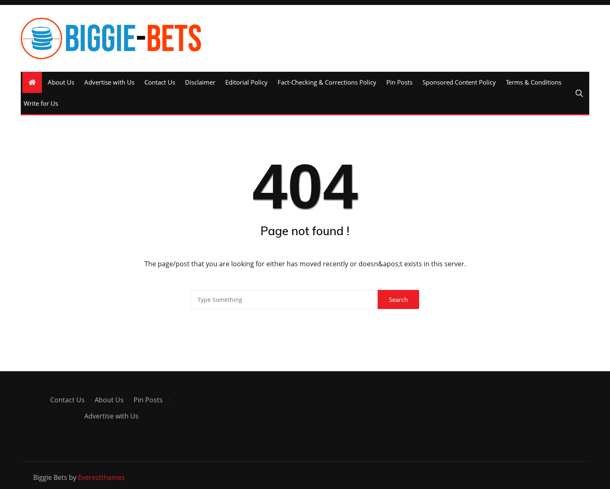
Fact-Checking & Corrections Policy (327, 82)
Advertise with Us (109, 82)
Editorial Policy (246, 82)
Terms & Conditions (533, 82)
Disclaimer (200, 82)
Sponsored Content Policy (459, 82)
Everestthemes (101, 477)
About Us (61, 82)
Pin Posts (399, 82)
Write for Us (41, 103)
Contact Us (159, 82)
